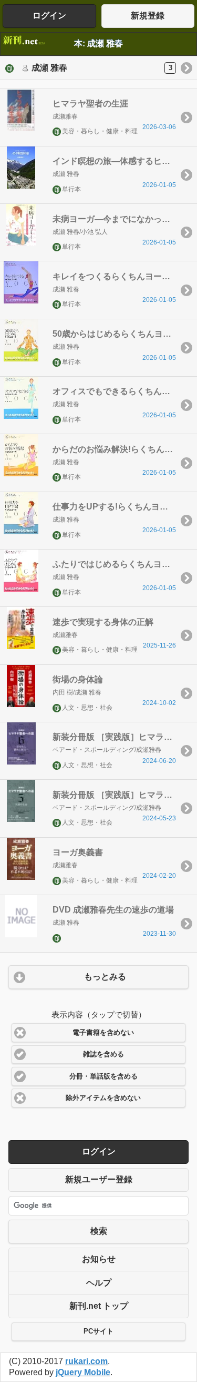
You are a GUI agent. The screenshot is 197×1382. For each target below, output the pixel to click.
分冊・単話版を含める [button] (103, 1076)
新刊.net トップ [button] (98, 1305)
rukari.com (86, 1361)
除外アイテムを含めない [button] (103, 1098)
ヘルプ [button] (98, 1282)
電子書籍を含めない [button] (103, 1032)
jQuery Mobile (83, 1372)
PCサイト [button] (98, 1331)
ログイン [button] (49, 15)
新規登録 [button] (147, 15)
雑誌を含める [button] (103, 1054)
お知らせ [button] (99, 1258)
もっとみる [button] (105, 976)
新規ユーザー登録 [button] (98, 1179)
